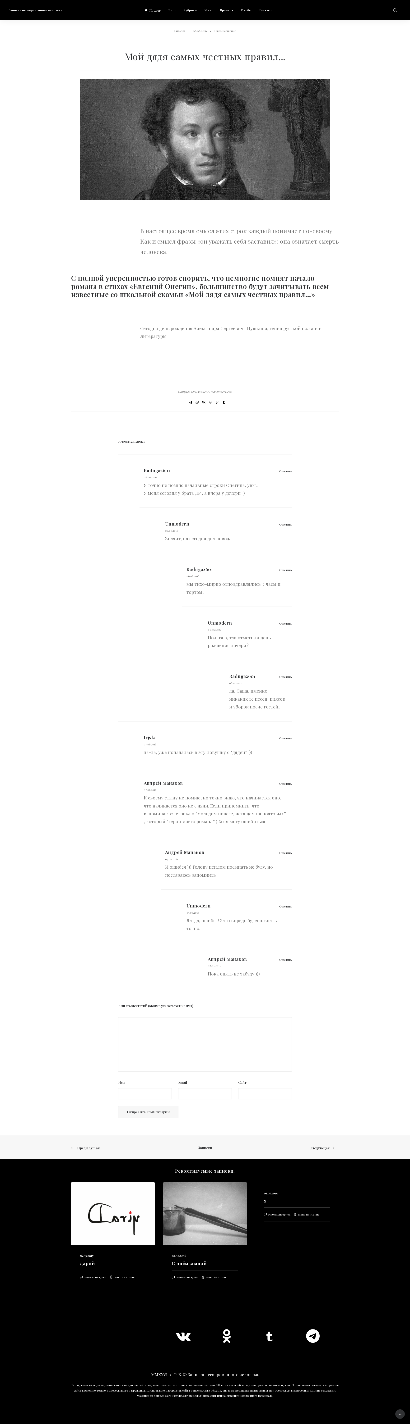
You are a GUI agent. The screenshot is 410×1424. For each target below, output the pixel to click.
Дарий (87, 1263)
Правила (226, 10)
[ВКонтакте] (204, 402)
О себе (246, 10)
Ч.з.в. (208, 10)
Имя (121, 1082)
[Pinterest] (217, 402)
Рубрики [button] (190, 10)
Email (182, 1082)
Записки (179, 31)
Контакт (265, 10)
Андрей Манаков (163, 783)
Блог (172, 10)
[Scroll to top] (400, 1413)
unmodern (177, 524)
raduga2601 (157, 470)
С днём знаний (189, 1263)
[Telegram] (190, 402)
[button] (397, 10)
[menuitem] (152, 10)
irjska (150, 737)
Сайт (242, 1082)
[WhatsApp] (197, 402)
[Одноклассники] (210, 402)
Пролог (155, 10)
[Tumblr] (224, 402)
